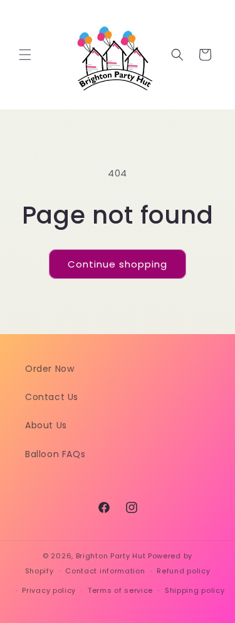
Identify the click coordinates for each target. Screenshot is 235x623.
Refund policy (183, 571)
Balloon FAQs (55, 454)
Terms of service (120, 590)
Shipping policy (195, 590)
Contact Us (51, 397)
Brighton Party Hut (111, 556)
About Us (46, 425)
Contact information (105, 571)
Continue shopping (117, 264)
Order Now (49, 368)
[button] (25, 54)
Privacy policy (49, 590)
